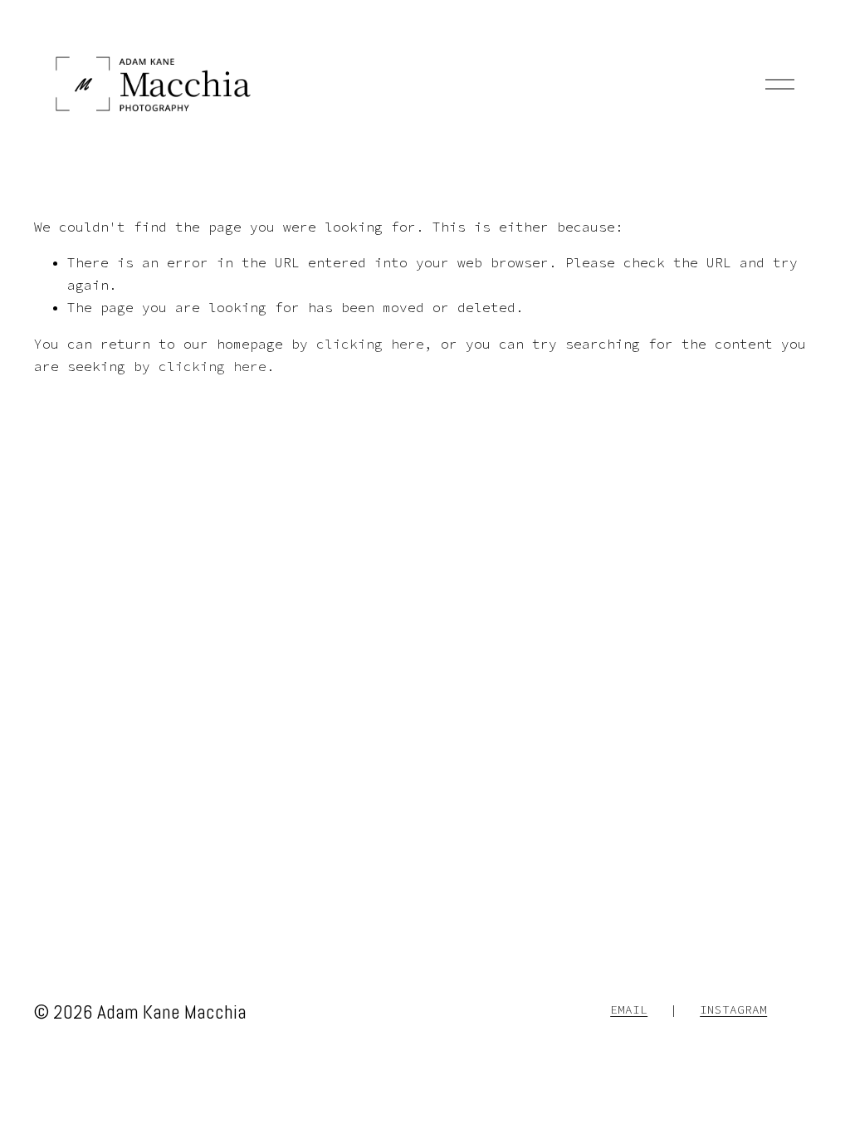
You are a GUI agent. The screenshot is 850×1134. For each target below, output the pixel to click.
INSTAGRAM (733, 1009)
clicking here (370, 343)
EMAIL (628, 1009)
